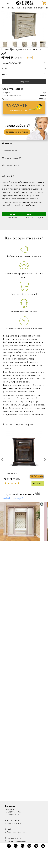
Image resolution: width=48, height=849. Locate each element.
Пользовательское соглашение (19, 788)
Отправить (24, 781)
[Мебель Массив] (3, 7)
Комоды (10, 7)
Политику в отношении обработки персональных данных (24, 789)
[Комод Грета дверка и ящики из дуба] (24, 26)
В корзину (24, 81)
